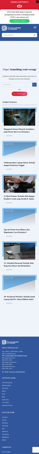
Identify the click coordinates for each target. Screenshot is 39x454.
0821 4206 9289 (7, 364)
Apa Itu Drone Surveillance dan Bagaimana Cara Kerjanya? (19, 224)
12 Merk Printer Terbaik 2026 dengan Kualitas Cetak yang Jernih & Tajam (19, 190)
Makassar (5, 431)
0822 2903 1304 (7, 368)
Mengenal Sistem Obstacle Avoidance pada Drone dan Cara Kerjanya (19, 123)
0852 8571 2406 (7, 360)
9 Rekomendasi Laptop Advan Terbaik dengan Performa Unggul (19, 157)
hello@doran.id (11, 353)
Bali (3, 428)
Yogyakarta (5, 434)
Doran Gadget (6, 452)
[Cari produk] (34, 35)
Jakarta (4, 420)
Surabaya (5, 417)
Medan (4, 440)
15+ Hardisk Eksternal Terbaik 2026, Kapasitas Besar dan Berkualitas (19, 257)
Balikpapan (5, 437)
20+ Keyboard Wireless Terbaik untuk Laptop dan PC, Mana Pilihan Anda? (19, 291)
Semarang (5, 425)
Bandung (5, 423)
